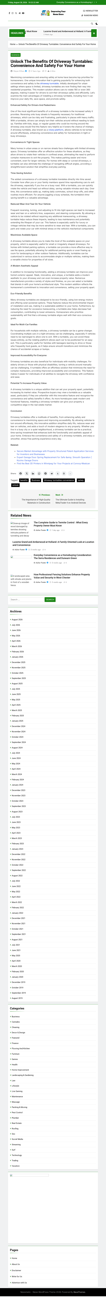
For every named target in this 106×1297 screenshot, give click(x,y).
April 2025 (16, 705)
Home (14, 1258)
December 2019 (18, 982)
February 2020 (18, 971)
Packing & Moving (19, 1107)
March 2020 (17, 966)
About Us (16, 1264)
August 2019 (17, 998)
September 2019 (19, 993)
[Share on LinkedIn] (33, 473)
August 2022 (17, 875)
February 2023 (18, 843)
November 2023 (18, 795)
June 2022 (16, 886)
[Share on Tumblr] (57, 473)
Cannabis (16, 1022)
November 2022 (18, 859)
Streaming (16, 1144)
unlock (15, 485)
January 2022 (17, 913)
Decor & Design (18, 1032)
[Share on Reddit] (51, 473)
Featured (15, 1038)
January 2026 (17, 657)
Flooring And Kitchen (21, 1048)
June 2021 (16, 950)
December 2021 (18, 918)
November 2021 (18, 923)
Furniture (15, 1054)
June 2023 (16, 822)
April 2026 (16, 641)
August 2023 (17, 812)
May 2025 (16, 700)
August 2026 (17, 619)
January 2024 (17, 785)
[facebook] (9, 13)
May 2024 (16, 763)
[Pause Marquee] (94, 33)
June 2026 (16, 630)
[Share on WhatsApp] (39, 473)
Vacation (16, 1166)
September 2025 (19, 678)
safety (81, 480)
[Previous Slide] (92, 2)
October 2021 (17, 929)
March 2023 (17, 838)
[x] (16, 13)
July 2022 (16, 881)
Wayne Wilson (18, 71)
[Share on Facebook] (20, 473)
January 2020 (17, 977)
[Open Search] (92, 24)
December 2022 (18, 854)
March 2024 (17, 774)
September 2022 (19, 870)
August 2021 (17, 939)
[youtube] (23, 13)
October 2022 (17, 865)
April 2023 (16, 833)
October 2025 (17, 673)
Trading (15, 1160)
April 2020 (16, 961)
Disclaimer (16, 1270)
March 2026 (17, 646)
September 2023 (19, 806)
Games (15, 1059)
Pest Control (17, 1112)
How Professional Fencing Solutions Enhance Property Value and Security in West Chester (74, 2)
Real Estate (17, 1123)
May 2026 (16, 636)
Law (13, 1080)
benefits (24, 480)
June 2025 (16, 694)
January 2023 (17, 849)
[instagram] (12, 13)
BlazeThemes (79, 1292)
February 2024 (18, 779)
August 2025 (17, 683)
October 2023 (17, 801)
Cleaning (15, 1027)
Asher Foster (41, 530)
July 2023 (16, 817)
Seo (13, 1134)
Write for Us (17, 1276)
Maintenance (17, 1096)
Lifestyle (15, 1086)
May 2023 (16, 827)
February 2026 (18, 651)
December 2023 (18, 790)
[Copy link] (70, 473)
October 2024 (17, 737)
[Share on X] (26, 473)
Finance (15, 1043)
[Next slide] (96, 2)
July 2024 (16, 753)
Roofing (15, 1128)
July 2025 (16, 689)
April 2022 (16, 897)
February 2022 (18, 907)
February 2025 (18, 715)
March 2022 (17, 902)
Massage (16, 1102)
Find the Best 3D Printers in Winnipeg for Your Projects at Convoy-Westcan (53, 463)
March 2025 (17, 710)
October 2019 (17, 987)
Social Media (17, 1139)
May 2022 (16, 891)
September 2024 (19, 742)
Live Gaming (17, 1091)
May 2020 (16, 955)
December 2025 (18, 662)
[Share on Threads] (64, 473)
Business (16, 55)
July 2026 (16, 625)
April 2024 (16, 769)
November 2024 (18, 731)
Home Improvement (20, 1070)
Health (14, 1064)
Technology (17, 1155)
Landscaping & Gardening (22, 1075)
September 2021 (19, 934)
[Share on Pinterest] (45, 473)
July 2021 (16, 945)
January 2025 (17, 721)
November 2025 (18, 667)
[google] (19, 13)
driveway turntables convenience (59, 480)
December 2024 (18, 726)
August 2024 (17, 748)
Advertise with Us (19, 1283)
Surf (13, 1150)
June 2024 (16, 758)
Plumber (15, 1118)
